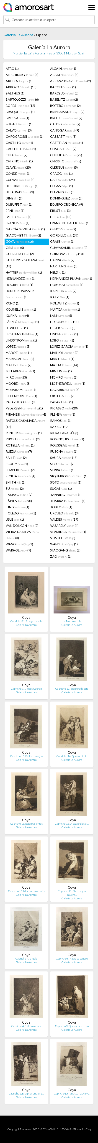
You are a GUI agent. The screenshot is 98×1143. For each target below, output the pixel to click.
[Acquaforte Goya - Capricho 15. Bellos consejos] (26, 727)
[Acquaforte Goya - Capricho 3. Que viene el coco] (72, 997)
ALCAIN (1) (63, 68)
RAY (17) (59, 427)
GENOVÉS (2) (63, 229)
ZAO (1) (61, 556)
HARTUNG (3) (63, 266)
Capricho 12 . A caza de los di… (72, 823)
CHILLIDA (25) (66, 155)
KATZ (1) (59, 297)
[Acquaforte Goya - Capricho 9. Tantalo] (26, 930)
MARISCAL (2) (20, 359)
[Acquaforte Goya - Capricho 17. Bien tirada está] (71, 660)
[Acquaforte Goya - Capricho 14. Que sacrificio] (72, 727)
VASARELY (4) (64, 525)
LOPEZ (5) (18, 346)
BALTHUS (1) (15, 93)
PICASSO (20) (64, 408)
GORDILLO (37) (64, 235)
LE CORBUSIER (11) (64, 322)
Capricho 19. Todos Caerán (26, 688)
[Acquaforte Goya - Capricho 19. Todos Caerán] (26, 660)
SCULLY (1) (17, 464)
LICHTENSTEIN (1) (22, 334)
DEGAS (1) (61, 186)
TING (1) (17, 507)
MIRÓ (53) (16, 377)
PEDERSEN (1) (24, 408)
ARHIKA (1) (19, 81)
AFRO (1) (12, 68)
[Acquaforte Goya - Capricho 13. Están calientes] (26, 795)
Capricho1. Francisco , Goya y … (72, 1093)
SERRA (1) (62, 470)
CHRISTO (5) (65, 161)
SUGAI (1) (61, 488)
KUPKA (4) (17, 315)
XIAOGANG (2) (65, 550)
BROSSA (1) (17, 118)
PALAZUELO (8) (21, 402)
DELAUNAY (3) (20, 192)
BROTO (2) (66, 118)
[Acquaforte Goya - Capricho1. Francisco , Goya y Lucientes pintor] (72, 1065)
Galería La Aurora (18, 34)
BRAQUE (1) (20, 112)
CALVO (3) (19, 130)
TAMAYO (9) (19, 495)
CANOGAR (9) (64, 130)
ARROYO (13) (21, 87)
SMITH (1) (16, 482)
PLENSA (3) (62, 414)
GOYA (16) (20, 241)
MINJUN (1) (61, 371)
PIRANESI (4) (26, 414)
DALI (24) (62, 180)
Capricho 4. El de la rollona (26, 1026)
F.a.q (88, 1129)
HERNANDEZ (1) (21, 278)
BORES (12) (20, 106)
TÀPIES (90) (19, 501)
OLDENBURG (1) (21, 396)
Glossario (78, 1129)
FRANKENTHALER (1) (70, 223)
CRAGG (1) (61, 173)
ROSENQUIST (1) (67, 439)
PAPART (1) (61, 402)
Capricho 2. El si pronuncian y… (26, 1093)
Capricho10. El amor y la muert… (72, 892)
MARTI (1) (62, 359)
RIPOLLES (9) (23, 439)
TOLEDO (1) (21, 513)
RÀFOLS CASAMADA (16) (25, 424)
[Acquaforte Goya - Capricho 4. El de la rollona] (26, 997)
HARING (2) (62, 260)
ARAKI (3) (64, 75)
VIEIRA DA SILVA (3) (22, 535)
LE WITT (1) (17, 328)
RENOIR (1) (24, 433)
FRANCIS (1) (17, 223)
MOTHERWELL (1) (67, 383)
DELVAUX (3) (62, 192)
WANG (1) (19, 544)
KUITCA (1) (65, 309)
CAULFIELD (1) (21, 149)
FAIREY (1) (18, 217)
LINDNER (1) (64, 334)
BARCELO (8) (64, 93)
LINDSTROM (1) (21, 340)
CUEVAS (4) (20, 180)
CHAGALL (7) (63, 149)
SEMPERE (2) (20, 470)
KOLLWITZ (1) (64, 303)
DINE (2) (14, 198)
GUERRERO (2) (20, 254)
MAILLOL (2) (64, 353)
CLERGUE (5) (64, 167)
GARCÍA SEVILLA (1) (25, 229)
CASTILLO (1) (19, 143)
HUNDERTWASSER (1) (20, 294)
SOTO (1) (65, 482)
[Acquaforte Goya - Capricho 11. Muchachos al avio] (26, 862)
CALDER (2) (65, 124)
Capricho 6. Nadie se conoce (72, 958)
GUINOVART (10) (67, 254)
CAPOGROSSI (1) (25, 136)
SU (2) (15, 488)
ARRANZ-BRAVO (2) (70, 81)
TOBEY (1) (61, 507)
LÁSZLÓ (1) (22, 322)
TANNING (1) (66, 495)
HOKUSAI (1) (66, 285)
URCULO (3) (64, 513)
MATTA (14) (64, 365)
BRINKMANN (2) (67, 112)
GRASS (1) (62, 241)
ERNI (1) (15, 210)
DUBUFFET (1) (19, 204)
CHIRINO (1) (19, 161)
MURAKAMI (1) (22, 390)
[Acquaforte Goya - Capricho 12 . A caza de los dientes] (71, 795)
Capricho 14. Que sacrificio (71, 756)
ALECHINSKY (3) (22, 75)
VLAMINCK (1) (68, 532)
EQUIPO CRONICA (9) (66, 204)
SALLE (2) (16, 458)
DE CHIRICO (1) (22, 186)
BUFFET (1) (19, 124)
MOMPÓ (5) (63, 377)
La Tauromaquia (71, 621)
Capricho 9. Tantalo (26, 958)
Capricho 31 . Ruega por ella (26, 621)
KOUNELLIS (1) (21, 309)
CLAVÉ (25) (18, 167)
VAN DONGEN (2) (22, 525)
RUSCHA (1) (63, 451)
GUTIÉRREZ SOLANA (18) (25, 263)
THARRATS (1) (67, 501)
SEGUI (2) (62, 464)
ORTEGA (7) (62, 396)
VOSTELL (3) (62, 538)
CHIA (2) (16, 155)
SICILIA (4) (20, 476)
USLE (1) (15, 519)
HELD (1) (58, 272)
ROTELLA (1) (20, 445)
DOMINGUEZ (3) (66, 198)
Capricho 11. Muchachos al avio (26, 891)
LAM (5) (61, 315)
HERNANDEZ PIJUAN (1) (71, 278)
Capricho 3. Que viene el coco (72, 1026)
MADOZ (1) (19, 353)
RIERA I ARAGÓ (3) (64, 433)
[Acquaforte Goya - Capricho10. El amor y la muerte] (72, 862)
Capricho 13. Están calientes (26, 823)
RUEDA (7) (19, 451)
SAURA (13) (63, 458)
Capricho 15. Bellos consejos (26, 756)
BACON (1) (63, 87)
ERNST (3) (60, 210)
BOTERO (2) (65, 106)
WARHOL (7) (18, 550)
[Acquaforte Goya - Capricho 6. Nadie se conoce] (72, 930)
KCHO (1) (13, 303)
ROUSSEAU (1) (64, 445)
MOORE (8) (18, 383)
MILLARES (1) (20, 371)
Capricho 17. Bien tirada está (71, 688)
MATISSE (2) (18, 365)
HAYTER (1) (24, 272)
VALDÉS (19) (64, 519)
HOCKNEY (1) (19, 285)
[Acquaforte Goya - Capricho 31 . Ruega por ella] (26, 592)
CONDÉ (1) (18, 173)
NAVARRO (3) (64, 390)
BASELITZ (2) (64, 99)
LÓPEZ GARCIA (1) (69, 346)
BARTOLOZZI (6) (22, 99)
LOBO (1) (62, 340)
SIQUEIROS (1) (69, 476)
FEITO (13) (60, 217)
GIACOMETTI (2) (23, 235)
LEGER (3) (62, 328)
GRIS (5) (15, 248)
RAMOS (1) (61, 420)
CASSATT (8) (63, 136)
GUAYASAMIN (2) (68, 248)
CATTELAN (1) (66, 143)
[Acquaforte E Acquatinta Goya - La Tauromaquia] (72, 592)
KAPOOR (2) (63, 291)
